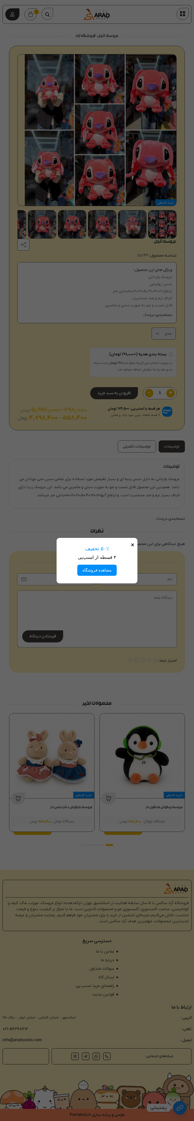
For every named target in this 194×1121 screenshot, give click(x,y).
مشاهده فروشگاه (97, 570)
